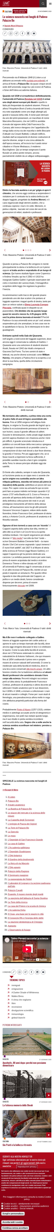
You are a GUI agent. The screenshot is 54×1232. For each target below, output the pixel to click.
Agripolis (12, 926)
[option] (27, 229)
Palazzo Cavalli (15, 890)
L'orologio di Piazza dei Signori (22, 824)
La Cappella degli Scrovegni (21, 820)
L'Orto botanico (15, 855)
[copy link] (5, 33)
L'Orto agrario (14, 867)
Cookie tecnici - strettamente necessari (21, 1204)
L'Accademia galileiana (19, 848)
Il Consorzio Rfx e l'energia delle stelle (26, 918)
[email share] (33, 33)
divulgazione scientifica (22, 1010)
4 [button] (31, 251)
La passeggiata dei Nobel (20, 879)
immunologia (18, 1014)
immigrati (16, 985)
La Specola (13, 832)
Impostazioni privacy (27, 1167)
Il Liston (11, 797)
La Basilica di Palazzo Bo (20, 809)
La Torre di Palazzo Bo (18, 828)
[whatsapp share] (10, 33)
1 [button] (24, 251)
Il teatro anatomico (16, 805)
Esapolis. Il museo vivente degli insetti (25, 894)
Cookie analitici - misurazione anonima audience (26, 1206)
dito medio (17, 538)
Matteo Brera (17, 996)
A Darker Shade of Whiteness (25, 992)
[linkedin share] (28, 33)
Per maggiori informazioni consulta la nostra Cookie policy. (27, 1198)
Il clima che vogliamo (21, 1000)
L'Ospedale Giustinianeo (19, 851)
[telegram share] (16, 33)
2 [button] (27, 251)
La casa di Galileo (16, 844)
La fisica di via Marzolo (18, 863)
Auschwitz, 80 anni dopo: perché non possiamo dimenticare (24, 1064)
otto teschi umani (34, 669)
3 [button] (29, 251)
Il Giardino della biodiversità (21, 859)
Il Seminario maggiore (18, 875)
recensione (17, 1007)
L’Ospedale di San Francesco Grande (25, 840)
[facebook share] (22, 33)
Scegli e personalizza (12, 1213)
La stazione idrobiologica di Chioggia (25, 922)
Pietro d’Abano (24, 709)
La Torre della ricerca (17, 902)
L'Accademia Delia (16, 910)
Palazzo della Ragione (18, 871)
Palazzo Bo (13, 801)
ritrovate (21, 586)
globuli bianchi (18, 1018)
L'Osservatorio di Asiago (19, 930)
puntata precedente (36, 80)
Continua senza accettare (15, 1228)
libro (14, 1003)
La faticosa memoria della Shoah (18, 1105)
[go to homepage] (6, 3)
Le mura (11, 836)
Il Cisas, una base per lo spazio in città (26, 914)
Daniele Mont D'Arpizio (13, 26)
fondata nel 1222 (33, 99)
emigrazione (17, 989)
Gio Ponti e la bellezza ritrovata (17, 1145)
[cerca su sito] (43, 3)
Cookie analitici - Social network (18, 1208)
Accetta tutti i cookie (12, 1222)
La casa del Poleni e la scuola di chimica (27, 906)
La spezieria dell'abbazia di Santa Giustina (28, 898)
